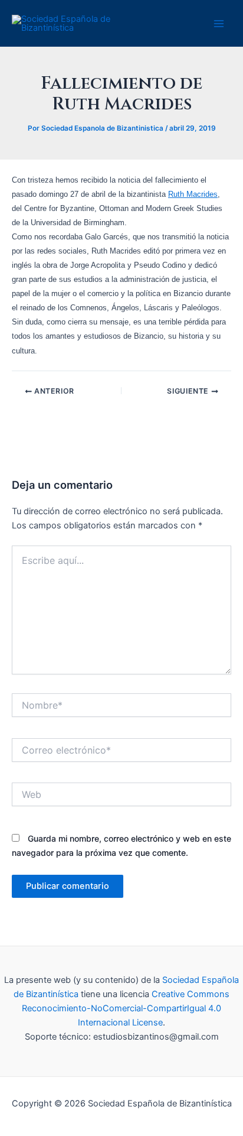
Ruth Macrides (193, 194)
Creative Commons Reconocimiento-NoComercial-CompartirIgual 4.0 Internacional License (125, 1008)
